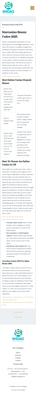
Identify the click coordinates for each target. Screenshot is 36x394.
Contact (18, 360)
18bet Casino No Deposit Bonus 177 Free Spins (17, 297)
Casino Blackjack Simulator (11, 76)
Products (18, 355)
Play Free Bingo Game (9, 300)
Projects (18, 358)
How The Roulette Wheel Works (12, 217)
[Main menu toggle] (32, 8)
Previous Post (18, 312)
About (18, 352)
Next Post (18, 317)
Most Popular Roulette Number (12, 219)
